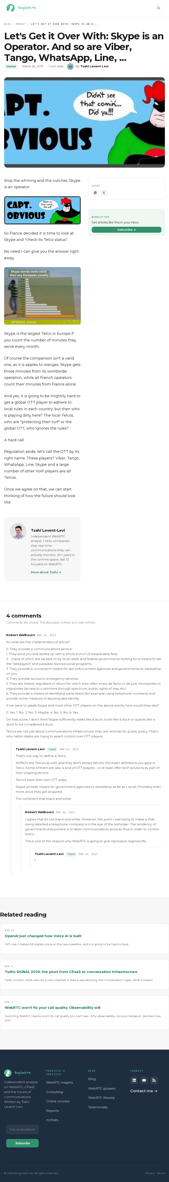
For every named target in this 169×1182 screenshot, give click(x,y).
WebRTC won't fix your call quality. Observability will (52, 1008)
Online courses (57, 1101)
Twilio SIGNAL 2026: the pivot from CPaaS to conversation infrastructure (71, 972)
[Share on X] (103, 192)
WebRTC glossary (102, 1088)
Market (21, 24)
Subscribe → (126, 229)
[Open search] (158, 8)
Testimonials (97, 1107)
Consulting (54, 1092)
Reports (52, 1111)
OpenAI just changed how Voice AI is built (43, 936)
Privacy (150, 1173)
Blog (7, 24)
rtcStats (52, 1120)
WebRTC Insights (59, 1082)
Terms (161, 1173)
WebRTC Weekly (101, 1098)
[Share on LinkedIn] (95, 192)
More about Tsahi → (46, 572)
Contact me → (144, 1091)
